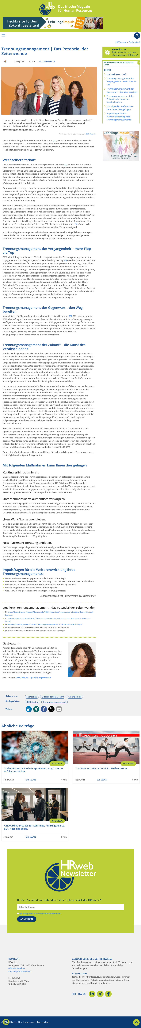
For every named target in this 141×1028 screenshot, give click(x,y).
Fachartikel (134, 42)
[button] (29, 709)
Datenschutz (43, 1022)
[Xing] (100, 994)
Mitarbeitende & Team (53, 696)
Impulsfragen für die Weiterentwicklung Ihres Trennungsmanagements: (119, 116)
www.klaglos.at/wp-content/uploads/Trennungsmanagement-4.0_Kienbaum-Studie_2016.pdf (45, 624)
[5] (70, 316)
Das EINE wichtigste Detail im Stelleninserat (101, 768)
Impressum (28, 1022)
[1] (54, 140)
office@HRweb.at (16, 968)
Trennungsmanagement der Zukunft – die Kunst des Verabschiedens (120, 99)
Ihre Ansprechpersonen (19, 971)
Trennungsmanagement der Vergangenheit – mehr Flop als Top (121, 81)
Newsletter (119, 49)
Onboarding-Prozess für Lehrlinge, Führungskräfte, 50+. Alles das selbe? (34, 827)
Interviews (57, 763)
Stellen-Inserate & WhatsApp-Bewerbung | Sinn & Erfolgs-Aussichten (33, 770)
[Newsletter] (107, 52)
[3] (76, 224)
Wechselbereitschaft (117, 74)
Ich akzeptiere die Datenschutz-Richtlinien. (40, 913)
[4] (65, 260)
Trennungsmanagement (54, 702)
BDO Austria (91, 134)
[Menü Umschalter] (3, 36)
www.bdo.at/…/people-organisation (33, 677)
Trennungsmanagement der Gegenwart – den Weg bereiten (122, 90)
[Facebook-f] (108, 994)
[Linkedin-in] (92, 994)
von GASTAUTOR (47, 61)
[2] (66, 164)
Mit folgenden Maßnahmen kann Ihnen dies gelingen (120, 108)
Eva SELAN (31, 779)
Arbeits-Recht (74, 696)
